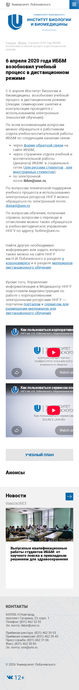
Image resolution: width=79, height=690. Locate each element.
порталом (32, 304)
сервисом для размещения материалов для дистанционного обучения (37, 308)
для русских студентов (44, 167)
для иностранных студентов (42, 169)
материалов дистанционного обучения (39, 265)
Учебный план (39, 455)
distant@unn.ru (18, 205)
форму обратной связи (43, 145)
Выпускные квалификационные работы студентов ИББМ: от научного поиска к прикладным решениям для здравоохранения (39, 553)
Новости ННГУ (16, 503)
